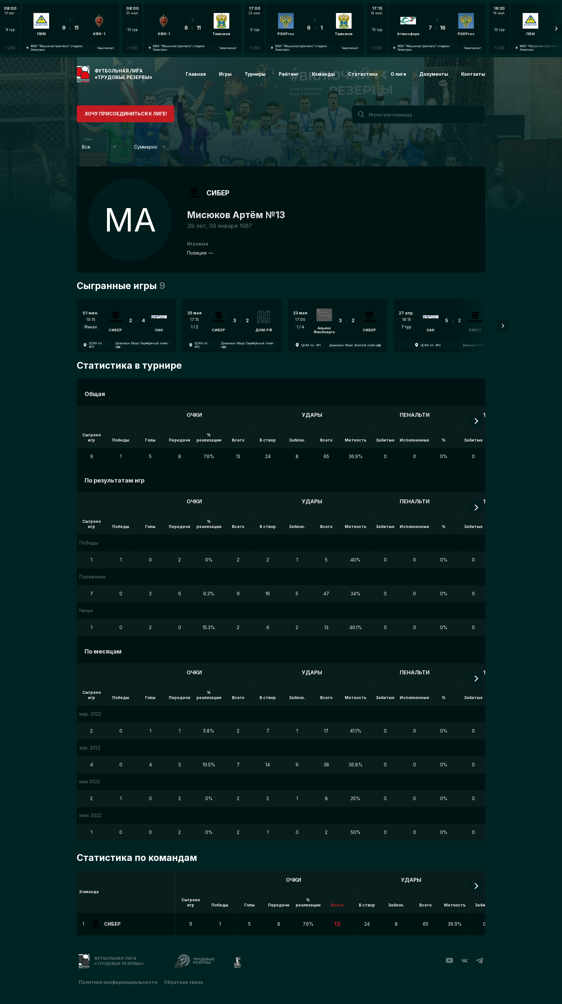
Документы (433, 74)
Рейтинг (289, 74)
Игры (225, 74)
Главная (196, 74)
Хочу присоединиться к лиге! (126, 113)
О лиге (398, 74)
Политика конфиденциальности (118, 982)
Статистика (363, 74)
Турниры (255, 74)
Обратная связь (183, 982)
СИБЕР (218, 193)
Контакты (473, 74)
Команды (323, 74)
